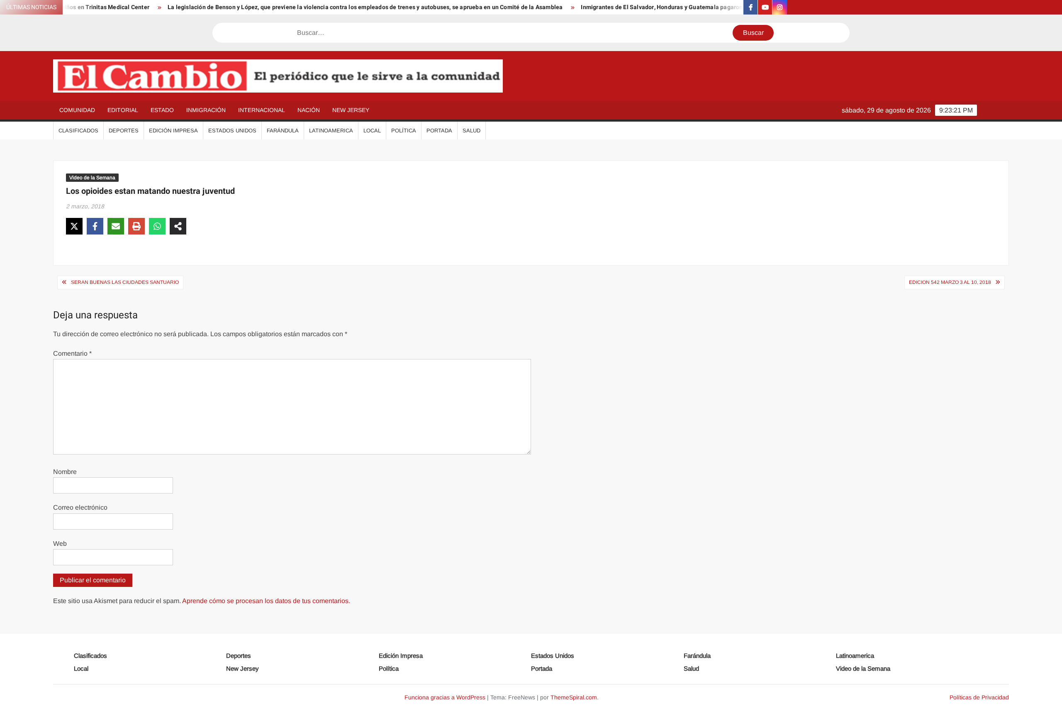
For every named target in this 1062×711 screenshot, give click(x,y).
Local (372, 130)
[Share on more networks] (178, 226)
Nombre (65, 471)
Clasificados (78, 130)
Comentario (72, 353)
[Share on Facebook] (95, 226)
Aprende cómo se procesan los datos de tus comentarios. (266, 600)
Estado (162, 110)
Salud (471, 130)
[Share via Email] (115, 226)
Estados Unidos (232, 130)
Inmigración (206, 110)
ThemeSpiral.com (573, 697)
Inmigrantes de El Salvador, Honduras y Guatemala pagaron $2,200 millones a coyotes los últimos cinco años (710, 7)
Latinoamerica (331, 130)
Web (60, 543)
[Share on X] (74, 226)
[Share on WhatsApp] (157, 226)
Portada (439, 130)
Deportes (124, 130)
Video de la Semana (92, 178)
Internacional (261, 110)
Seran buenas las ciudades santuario (125, 282)
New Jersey (350, 110)
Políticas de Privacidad (979, 697)
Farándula (283, 130)
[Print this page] (136, 226)
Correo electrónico (80, 507)
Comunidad (77, 110)
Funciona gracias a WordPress (444, 697)
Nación (308, 110)
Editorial (122, 110)
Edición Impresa (173, 130)
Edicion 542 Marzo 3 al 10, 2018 (950, 282)
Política (403, 130)
